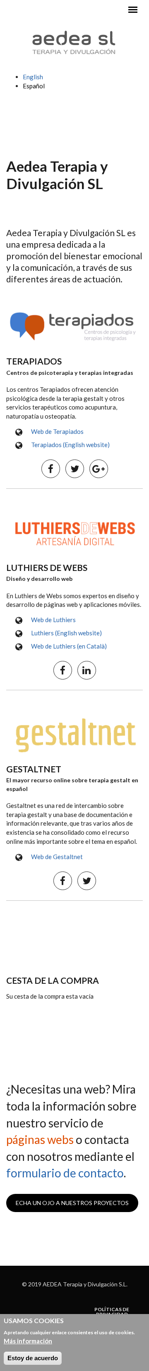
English (33, 77)
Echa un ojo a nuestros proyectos (72, 1202)
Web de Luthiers (53, 619)
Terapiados (34, 361)
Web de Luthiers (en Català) (69, 646)
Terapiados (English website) (70, 444)
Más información (28, 1341)
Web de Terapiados (57, 431)
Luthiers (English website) (66, 633)
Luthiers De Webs (46, 567)
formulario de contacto (65, 1173)
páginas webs (40, 1139)
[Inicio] (74, 42)
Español (34, 86)
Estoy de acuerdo (32, 1358)
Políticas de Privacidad (111, 1312)
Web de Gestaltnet (57, 856)
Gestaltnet (33, 769)
